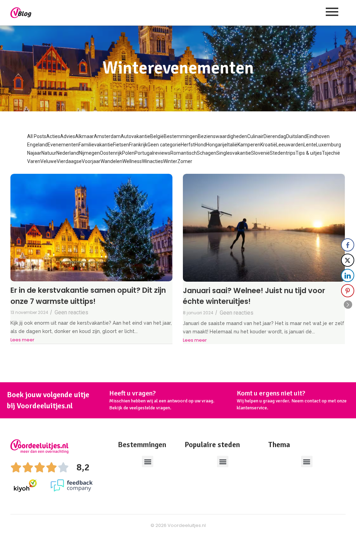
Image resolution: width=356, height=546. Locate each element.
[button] (147, 461)
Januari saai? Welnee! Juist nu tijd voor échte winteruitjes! (254, 296)
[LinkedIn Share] (347, 275)
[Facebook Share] (347, 244)
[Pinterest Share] (347, 290)
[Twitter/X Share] (347, 260)
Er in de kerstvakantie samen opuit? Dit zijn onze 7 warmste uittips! (88, 295)
